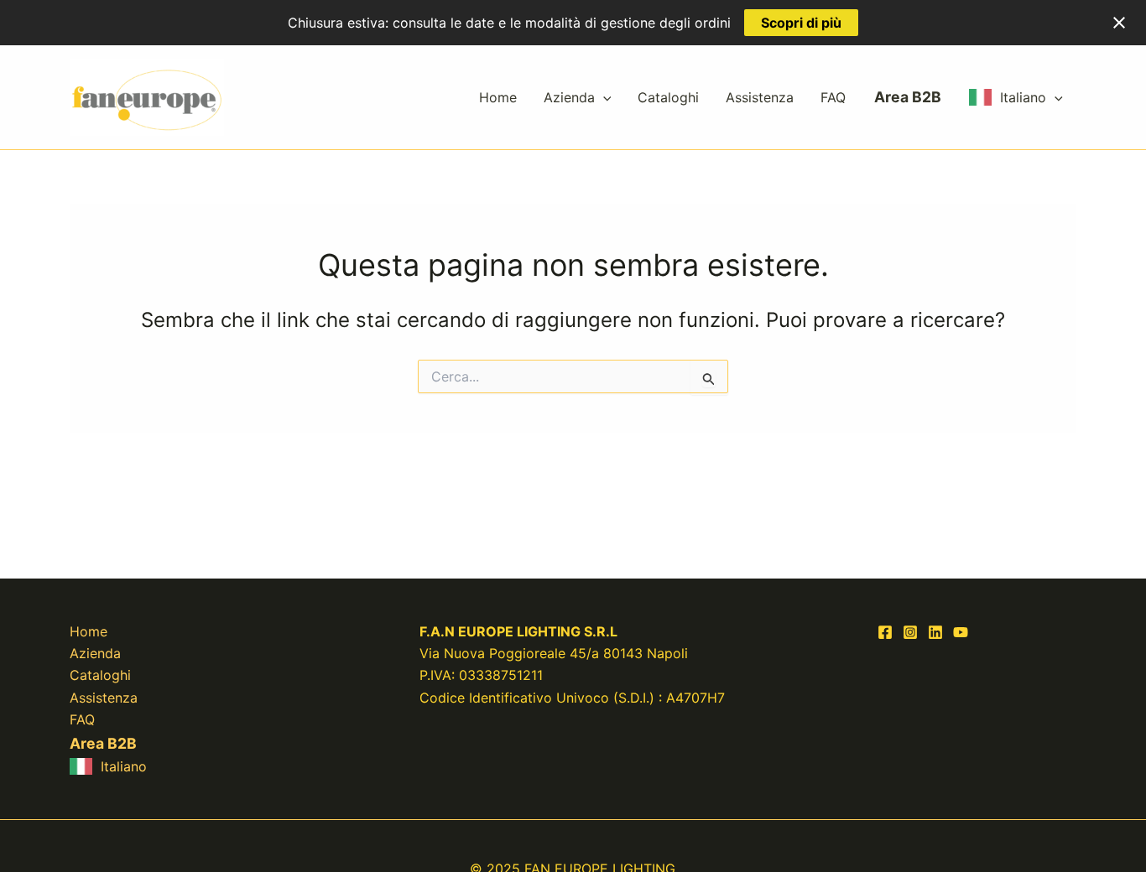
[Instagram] (910, 632)
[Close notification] (1119, 23)
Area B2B (907, 97)
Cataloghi (668, 97)
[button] (603, 97)
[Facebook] (885, 632)
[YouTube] (960, 632)
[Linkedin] (935, 632)
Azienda (569, 97)
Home (498, 97)
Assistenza (760, 97)
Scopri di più (801, 22)
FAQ (833, 97)
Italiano (1023, 97)
